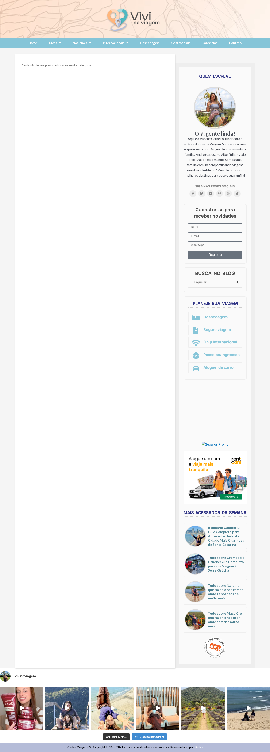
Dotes (199, 747)
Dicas (53, 43)
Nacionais (80, 43)
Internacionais (113, 43)
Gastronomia (180, 43)
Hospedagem (149, 43)
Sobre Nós (209, 43)
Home (32, 43)
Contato (235, 43)
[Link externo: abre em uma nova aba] (215, 444)
